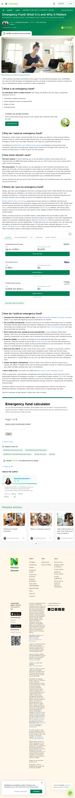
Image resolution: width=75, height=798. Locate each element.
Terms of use (58, 562)
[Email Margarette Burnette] (18, 481)
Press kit (32, 593)
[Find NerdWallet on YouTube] (52, 609)
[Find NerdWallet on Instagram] (56, 609)
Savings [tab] (8, 237)
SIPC (41, 712)
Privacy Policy (40, 719)
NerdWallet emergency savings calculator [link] (57, 317)
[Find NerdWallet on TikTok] (63, 609)
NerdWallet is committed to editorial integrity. (16, 74)
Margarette (21, 478)
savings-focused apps (43, 341)
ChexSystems (42, 220)
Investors (32, 596)
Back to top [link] (8, 442)
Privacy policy (58, 569)
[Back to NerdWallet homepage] (3, 10)
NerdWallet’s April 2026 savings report (26, 145)
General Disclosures (34, 724)
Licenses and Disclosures (35, 640)
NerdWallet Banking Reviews (12, 450)
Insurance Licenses (35, 660)
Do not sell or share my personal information (58, 584)
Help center (45, 562)
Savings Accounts (40, 454)
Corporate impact (32, 571)
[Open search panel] (54, 4)
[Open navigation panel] (2, 3)
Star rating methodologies (34, 584)
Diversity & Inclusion (32, 575)
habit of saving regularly (55, 327)
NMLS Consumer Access (36, 665)
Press (31, 591)
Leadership (32, 565)
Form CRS (35, 718)
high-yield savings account (13, 201)
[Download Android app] (16, 626)
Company (32, 562)
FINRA (37, 712)
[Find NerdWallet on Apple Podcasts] (59, 609)
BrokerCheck (32, 727)
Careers (31, 567)
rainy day (62, 376)
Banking (9, 10)
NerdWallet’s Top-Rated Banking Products (17, 454)
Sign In (61, 3)
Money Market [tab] (50, 237)
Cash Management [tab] (21, 237)
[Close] (72, 783)
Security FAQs (46, 565)
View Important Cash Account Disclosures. (36, 737)
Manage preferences (21, 791)
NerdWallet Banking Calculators (36, 450)
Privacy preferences (58, 577)
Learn (17, 10)
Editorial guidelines (32, 580)
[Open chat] (70, 793)
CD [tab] (32, 237)
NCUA (44, 207)
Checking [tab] (39, 237)
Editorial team (34, 588)
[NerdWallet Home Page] (11, 3)
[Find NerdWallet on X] (49, 609)
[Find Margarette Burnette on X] (15, 481)
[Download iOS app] (16, 614)
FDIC (4, 207)
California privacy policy (58, 573)
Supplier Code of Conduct (58, 565)
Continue (36, 791)
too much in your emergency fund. (50, 370)
